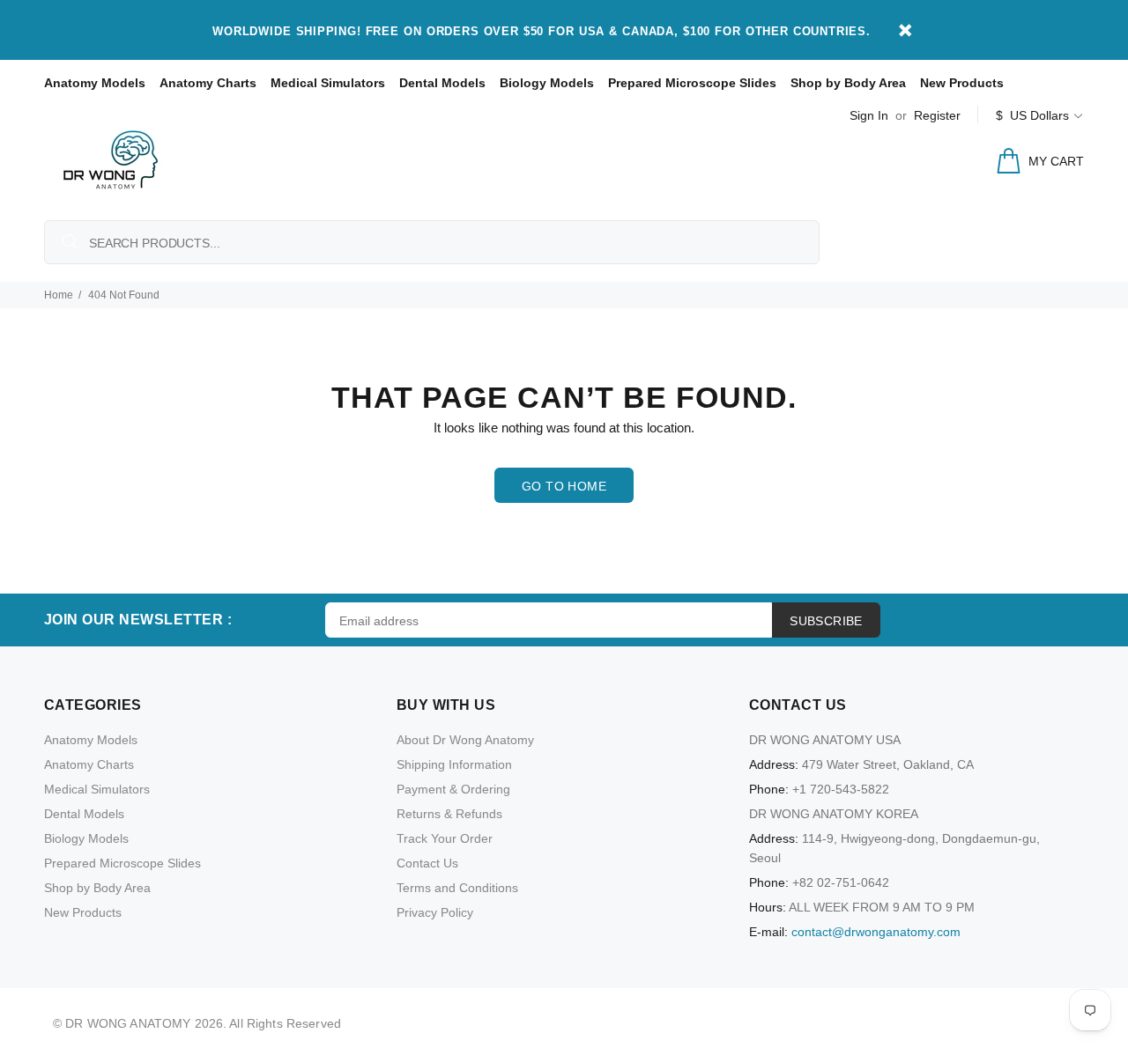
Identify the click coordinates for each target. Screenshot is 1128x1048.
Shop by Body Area (848, 83)
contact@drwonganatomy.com (876, 932)
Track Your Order (445, 838)
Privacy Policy (435, 912)
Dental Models (442, 83)
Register (937, 115)
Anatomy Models (94, 83)
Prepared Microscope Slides (692, 83)
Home (58, 295)
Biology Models (547, 83)
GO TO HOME (564, 486)
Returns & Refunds (449, 814)
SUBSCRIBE (826, 621)
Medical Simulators (328, 83)
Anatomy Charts (208, 83)
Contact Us (427, 863)
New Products (962, 83)
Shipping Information (454, 764)
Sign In (869, 115)
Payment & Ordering (453, 789)
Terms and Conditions (457, 888)
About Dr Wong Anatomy (465, 740)
